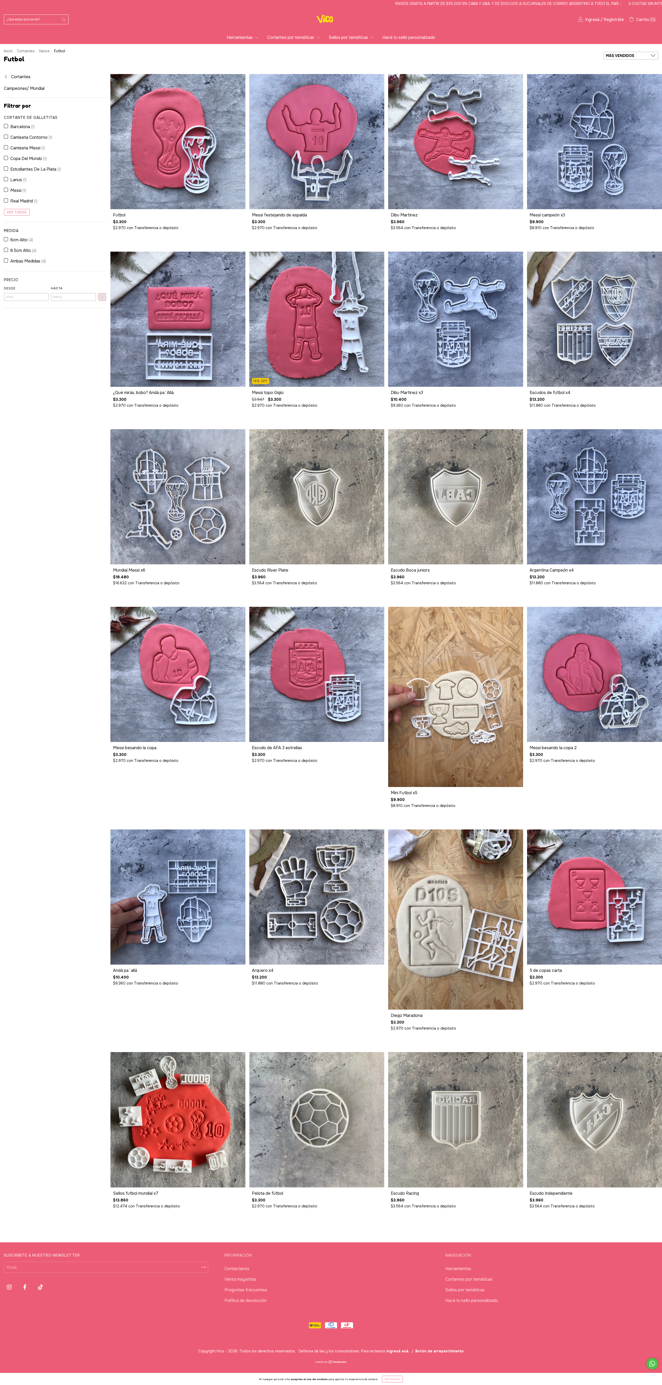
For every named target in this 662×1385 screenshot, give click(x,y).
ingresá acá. (397, 1351)
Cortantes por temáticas (291, 37)
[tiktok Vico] (40, 1287)
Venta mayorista (240, 1279)
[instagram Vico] (10, 1287)
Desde (10, 288)
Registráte (614, 19)
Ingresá (592, 19)
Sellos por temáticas (349, 37)
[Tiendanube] (331, 1362)
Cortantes (26, 51)
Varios (44, 51)
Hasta (57, 288)
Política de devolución (245, 1300)
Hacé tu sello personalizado (408, 37)
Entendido (392, 1379)
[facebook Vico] (25, 1287)
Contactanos (236, 1268)
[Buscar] (63, 19)
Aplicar (102, 297)
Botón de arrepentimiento (439, 1351)
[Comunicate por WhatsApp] (652, 1363)
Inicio (8, 51)
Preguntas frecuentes (245, 1290)
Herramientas (240, 37)
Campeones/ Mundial (24, 88)
